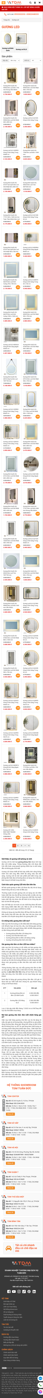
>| (28, 845)
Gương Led (15, 20)
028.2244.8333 (19, 1103)
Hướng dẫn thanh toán (11, 1340)
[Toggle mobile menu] (3, 2)
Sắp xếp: (5, 60)
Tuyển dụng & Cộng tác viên (12, 1317)
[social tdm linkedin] (34, 1291)
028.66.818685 (19, 1179)
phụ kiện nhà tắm (15, 972)
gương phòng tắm (24, 862)
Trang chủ (6, 20)
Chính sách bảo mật (10, 1352)
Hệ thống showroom (10, 1309)
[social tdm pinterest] (29, 1291)
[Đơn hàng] (39, 3)
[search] (30, 3)
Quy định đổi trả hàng (10, 1358)
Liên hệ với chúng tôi (10, 1320)
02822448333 (33, 14)
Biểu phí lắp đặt (8, 1342)
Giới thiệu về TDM (9, 1301)
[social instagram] (19, 1291)
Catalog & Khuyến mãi (11, 1330)
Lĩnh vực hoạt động (10, 1307)
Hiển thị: (26, 60)
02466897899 (18, 1154)
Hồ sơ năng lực (8, 1312)
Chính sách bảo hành (10, 1355)
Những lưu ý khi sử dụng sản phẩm (15, 1345)
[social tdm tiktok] (24, 1291)
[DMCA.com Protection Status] (7, 1368)
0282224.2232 (19, 1228)
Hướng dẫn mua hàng (10, 1337)
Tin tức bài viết (8, 1327)
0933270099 (29, 1154)
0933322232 (19, 14)
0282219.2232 (19, 1204)
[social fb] (9, 1291)
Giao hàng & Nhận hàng (11, 1360)
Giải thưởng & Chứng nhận (12, 1314)
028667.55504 (19, 1130)
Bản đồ (10, 1114)
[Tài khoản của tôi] (35, 3)
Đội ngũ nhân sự (9, 1304)
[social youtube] (14, 1291)
